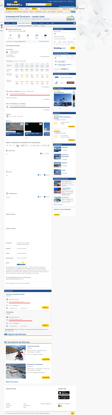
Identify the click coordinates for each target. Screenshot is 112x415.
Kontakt (52, 23)
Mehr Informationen (45, 413)
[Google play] (63, 398)
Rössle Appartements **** (67, 181)
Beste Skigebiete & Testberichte (21, 11)
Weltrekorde (61, 1)
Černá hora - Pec (9, 331)
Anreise (47, 23)
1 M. (7, 145)
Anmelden (57, 214)
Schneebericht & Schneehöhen (24, 25)
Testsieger (50, 1)
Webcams (43, 25)
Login (24, 407)
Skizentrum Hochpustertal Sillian (15, 294)
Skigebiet (8, 23)
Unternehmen (26, 405)
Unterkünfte (59, 11)
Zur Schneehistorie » (45, 56)
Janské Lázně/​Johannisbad (12, 279)
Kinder (59, 41)
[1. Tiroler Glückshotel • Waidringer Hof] (57, 190)
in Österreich (63, 119)
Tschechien (22, 329)
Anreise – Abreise (57, 31)
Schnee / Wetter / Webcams (24, 23)
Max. (18, 145)
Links (24, 403)
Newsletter (55, 1)
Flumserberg (9, 312)
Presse (7, 407)
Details (45, 307)
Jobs (65, 1)
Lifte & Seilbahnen (52, 11)
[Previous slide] (7, 129)
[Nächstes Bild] (74, 100)
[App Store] (63, 394)
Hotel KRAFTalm (65, 197)
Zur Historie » (46, 99)
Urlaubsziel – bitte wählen (59, 36)
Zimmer (64, 41)
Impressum (9, 405)
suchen (72, 47)
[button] (60, 48)
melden (27, 283)
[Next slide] (49, 129)
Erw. (55, 41)
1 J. (14, 145)
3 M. (11, 145)
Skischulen (41, 23)
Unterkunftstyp (71, 41)
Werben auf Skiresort (46, 403)
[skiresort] (14, 3)
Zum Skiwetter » (46, 87)
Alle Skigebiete (9, 11)
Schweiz (8, 313)
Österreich (8, 295)
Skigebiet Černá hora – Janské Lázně (41, 19)
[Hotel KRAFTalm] (57, 199)
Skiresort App (62, 389)
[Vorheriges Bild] (55, 100)
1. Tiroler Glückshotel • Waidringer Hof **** (66, 189)
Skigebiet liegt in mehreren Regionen (66, 6)
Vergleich (32, 11)
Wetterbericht (36, 25)
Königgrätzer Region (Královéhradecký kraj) (36, 329)
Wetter (44, 11)
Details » (17, 66)
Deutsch (71, 1)
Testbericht (14, 23)
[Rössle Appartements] (57, 183)
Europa (16, 329)
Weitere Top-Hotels (12, 382)
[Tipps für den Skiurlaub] (72, 11)
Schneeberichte (38, 11)
